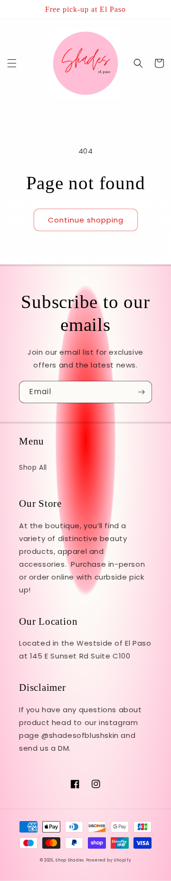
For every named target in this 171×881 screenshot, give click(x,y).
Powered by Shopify (109, 860)
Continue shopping (86, 220)
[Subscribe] (141, 392)
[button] (11, 63)
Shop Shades (70, 860)
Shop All (33, 467)
